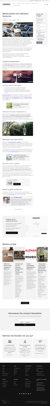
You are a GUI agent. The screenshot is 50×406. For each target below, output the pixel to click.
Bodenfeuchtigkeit (16, 97)
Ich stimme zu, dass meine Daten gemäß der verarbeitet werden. (41, 39)
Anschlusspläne (39, 373)
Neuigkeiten (27, 369)
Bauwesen (4, 383)
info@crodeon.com (40, 387)
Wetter (15, 383)
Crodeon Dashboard (40, 371)
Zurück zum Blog (18, 209)
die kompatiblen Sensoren (14, 151)
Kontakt (3, 371)
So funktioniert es (17, 368)
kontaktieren (11, 194)
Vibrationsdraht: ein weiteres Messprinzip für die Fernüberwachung (19, 268)
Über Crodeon (27, 368)
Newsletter (36, 0)
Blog (40, 0)
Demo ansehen (9, 354)
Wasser (7, 97)
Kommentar (38, 30)
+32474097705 (39, 19)
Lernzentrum (32, 0)
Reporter (15, 180)
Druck (15, 98)
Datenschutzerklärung (41, 39)
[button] (14, 3)
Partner (26, 371)
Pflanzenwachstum (28, 97)
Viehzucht (4, 386)
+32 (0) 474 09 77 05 (41, 389)
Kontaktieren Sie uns (39, 353)
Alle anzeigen (25, 302)
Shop (3, 369)
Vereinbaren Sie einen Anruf (25, 355)
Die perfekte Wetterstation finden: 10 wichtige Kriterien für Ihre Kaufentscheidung (21, 157)
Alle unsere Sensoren (6, 94)
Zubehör (15, 373)
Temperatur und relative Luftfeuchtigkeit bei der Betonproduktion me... (42, 268)
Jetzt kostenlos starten (11, 232)
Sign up (25, 324)
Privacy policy (27, 386)
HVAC (7, 98)
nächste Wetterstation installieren (14, 142)
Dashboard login (5, 373)
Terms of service (28, 381)
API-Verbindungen (40, 368)
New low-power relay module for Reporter (7, 266)
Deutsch (4, 402)
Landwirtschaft (5, 381)
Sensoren (15, 369)
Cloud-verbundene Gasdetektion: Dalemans (31, 266)
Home (3, 368)
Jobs (26, 373)
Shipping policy (28, 383)
